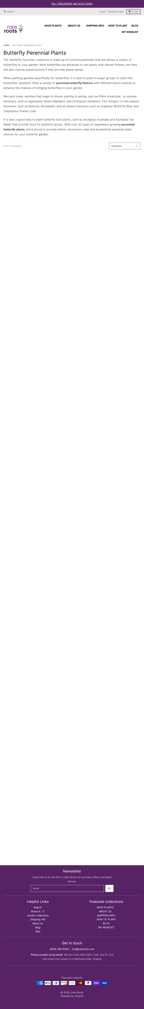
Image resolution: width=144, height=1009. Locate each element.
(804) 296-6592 (59, 948)
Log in (102, 11)
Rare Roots (77, 992)
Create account (116, 11)
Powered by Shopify (72, 995)
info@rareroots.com (83, 948)
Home (6, 45)
